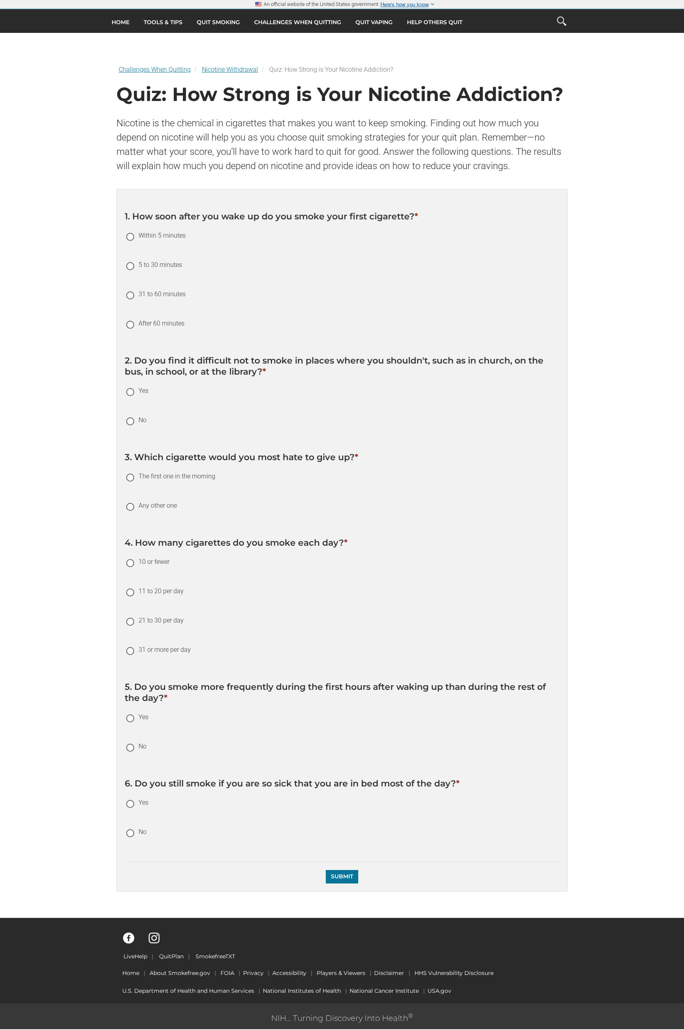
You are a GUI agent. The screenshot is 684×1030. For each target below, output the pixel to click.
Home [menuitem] (120, 22)
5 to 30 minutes (160, 264)
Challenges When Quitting (155, 69)
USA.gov (439, 990)
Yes (143, 390)
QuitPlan (171, 956)
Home (130, 973)
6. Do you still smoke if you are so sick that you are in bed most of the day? (292, 783)
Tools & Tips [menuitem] (163, 22)
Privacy (253, 973)
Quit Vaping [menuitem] (374, 22)
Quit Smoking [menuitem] (218, 22)
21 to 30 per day (161, 620)
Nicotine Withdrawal (230, 69)
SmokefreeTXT (215, 956)
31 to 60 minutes (162, 294)
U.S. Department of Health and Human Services (188, 990)
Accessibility (289, 973)
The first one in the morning (177, 476)
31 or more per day (165, 649)
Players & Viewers (341, 973)
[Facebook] (133, 941)
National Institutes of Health (302, 990)
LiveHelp (135, 956)
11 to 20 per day (161, 591)
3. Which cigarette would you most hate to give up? (241, 457)
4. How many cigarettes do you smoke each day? (236, 542)
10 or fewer (154, 561)
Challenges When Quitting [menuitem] (297, 22)
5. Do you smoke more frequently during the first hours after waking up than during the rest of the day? (335, 692)
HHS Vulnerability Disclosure (454, 973)
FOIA (227, 973)
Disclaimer (389, 973)
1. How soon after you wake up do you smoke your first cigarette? (271, 216)
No (142, 420)
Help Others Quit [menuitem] (434, 22)
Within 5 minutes (162, 235)
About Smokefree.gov (180, 973)
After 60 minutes (161, 323)
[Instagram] (158, 941)
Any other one (158, 505)
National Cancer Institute (384, 990)
